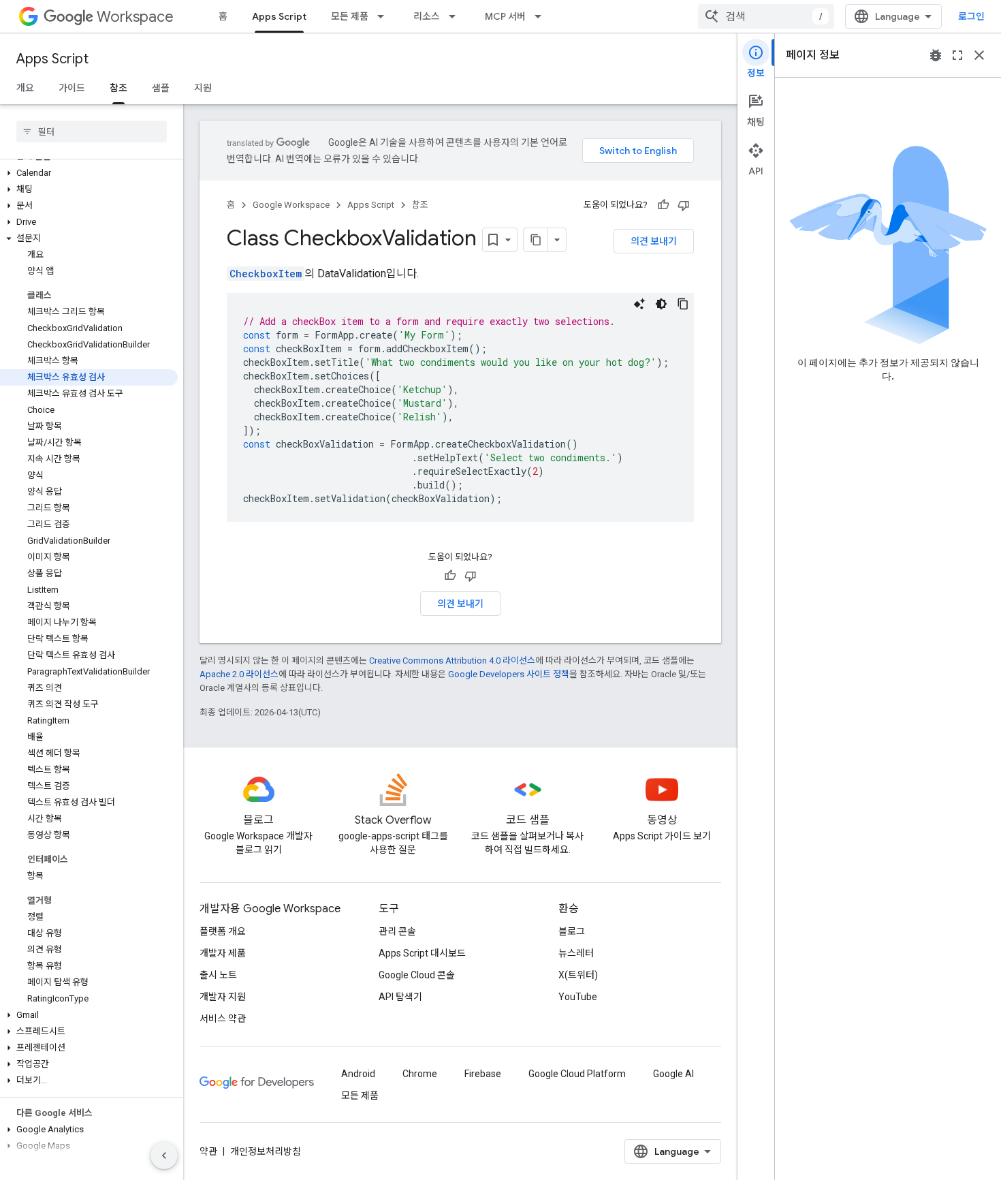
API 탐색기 (400, 996)
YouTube (577, 996)
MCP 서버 (505, 16)
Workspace (135, 16)
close (979, 55)
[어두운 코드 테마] (661, 304)
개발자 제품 (223, 953)
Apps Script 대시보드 (422, 953)
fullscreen (957, 55)
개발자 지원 (223, 996)
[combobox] (766, 16)
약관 (208, 1151)
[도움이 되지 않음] (683, 205)
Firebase (482, 1073)
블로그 (571, 931)
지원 (203, 88)
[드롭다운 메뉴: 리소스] (456, 16)
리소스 (426, 16)
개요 (25, 88)
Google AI (673, 1073)
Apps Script (279, 16)
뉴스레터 (576, 953)
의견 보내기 (654, 241)
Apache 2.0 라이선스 (239, 674)
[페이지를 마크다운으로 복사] (536, 239)
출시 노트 (218, 974)
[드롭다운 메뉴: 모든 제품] (384, 16)
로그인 (971, 16)
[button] (89, 173)
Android (358, 1073)
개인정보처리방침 (265, 1151)
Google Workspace (291, 205)
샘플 (161, 88)
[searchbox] (91, 131)
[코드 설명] (639, 304)
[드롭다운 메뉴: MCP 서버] (542, 16)
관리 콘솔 (397, 931)
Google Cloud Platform (577, 1073)
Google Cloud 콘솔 (417, 974)
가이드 (72, 88)
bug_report (935, 55)
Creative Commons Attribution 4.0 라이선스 (452, 660)
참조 (118, 88)
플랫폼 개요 (223, 931)
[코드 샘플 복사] (683, 304)
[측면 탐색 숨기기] (164, 1155)
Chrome (419, 1073)
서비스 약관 (223, 1018)
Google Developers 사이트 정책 (508, 674)
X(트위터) (578, 974)
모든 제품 (349, 16)
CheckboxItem (265, 273)
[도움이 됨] (663, 205)
